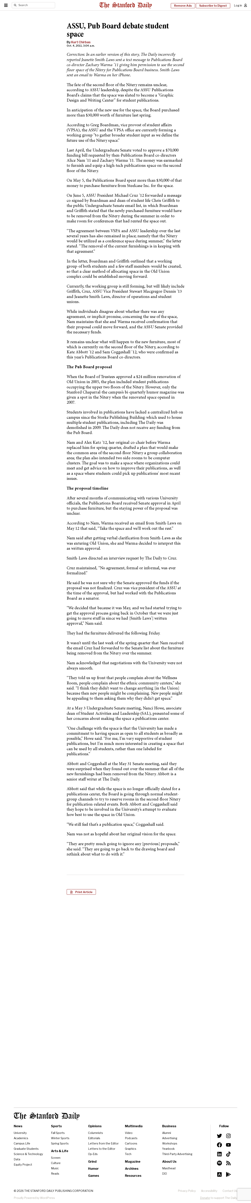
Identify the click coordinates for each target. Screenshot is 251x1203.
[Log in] (245, 5)
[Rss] (228, 1163)
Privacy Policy (187, 1190)
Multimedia (134, 1126)
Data (17, 1159)
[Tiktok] (228, 1154)
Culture (56, 1163)
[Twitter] (219, 1136)
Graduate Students (26, 1148)
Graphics (130, 1148)
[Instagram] (228, 1136)
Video (129, 1132)
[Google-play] (228, 1174)
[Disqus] (125, 948)
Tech (128, 1154)
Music (55, 1168)
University (20, 1132)
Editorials (94, 1138)
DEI (164, 1173)
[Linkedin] (219, 1154)
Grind (92, 1161)
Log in (238, 5)
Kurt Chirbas (81, 42)
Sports (56, 1126)
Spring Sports (60, 1143)
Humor (93, 1169)
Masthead (169, 1168)
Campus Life (22, 1143)
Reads (55, 1173)
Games (93, 1176)
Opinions (95, 1126)
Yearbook (168, 1148)
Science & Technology (28, 1154)
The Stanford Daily (47, 1116)
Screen (55, 1157)
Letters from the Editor (103, 1143)
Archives (131, 1169)
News (18, 1126)
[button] (81, 892)
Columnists (95, 1132)
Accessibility (209, 1190)
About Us (169, 1161)
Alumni (166, 1132)
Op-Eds (93, 1154)
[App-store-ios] (219, 1174)
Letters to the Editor (101, 1148)
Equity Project (23, 1164)
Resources (133, 1176)
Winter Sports (60, 1138)
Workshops (169, 1143)
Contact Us (230, 1190)
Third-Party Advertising (177, 1154)
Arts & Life (59, 1151)
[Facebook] (219, 1145)
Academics (21, 1138)
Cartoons (131, 1143)
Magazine (132, 1161)
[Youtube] (228, 1145)
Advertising (169, 1138)
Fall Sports (58, 1132)
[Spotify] (219, 1163)
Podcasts (131, 1138)
